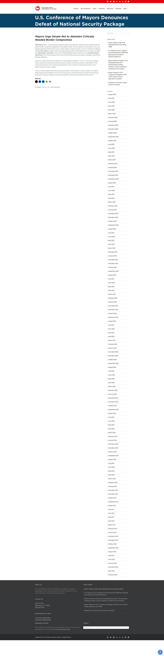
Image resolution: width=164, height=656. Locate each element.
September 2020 (113, 363)
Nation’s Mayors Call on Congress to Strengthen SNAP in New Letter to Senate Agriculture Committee (106, 605)
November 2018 (113, 448)
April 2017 (111, 521)
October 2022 (112, 267)
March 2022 (112, 294)
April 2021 (111, 336)
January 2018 (112, 486)
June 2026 (111, 102)
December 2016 (113, 536)
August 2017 (112, 505)
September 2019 (113, 409)
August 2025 (112, 140)
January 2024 (112, 209)
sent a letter (43, 51)
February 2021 (112, 344)
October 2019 (112, 405)
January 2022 (112, 302)
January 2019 (112, 440)
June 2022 (111, 282)
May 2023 (111, 240)
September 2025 (113, 136)
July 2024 (111, 186)
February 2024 (112, 206)
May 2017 (111, 517)
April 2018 (111, 475)
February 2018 (112, 482)
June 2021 (111, 329)
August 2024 (112, 183)
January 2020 (112, 394)
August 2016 (112, 551)
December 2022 (113, 259)
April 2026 (111, 110)
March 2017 (112, 525)
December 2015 (113, 567)
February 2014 (112, 574)
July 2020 (111, 371)
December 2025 (113, 125)
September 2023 (113, 225)
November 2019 (113, 402)
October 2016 (112, 544)
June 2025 (111, 148)
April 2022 (111, 290)
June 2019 (111, 421)
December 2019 (113, 398)
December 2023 (113, 213)
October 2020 (112, 359)
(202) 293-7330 (39, 607)
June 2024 (111, 190)
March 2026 (112, 113)
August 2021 (112, 321)
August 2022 (112, 275)
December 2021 (113, 306)
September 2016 (113, 548)
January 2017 (112, 532)
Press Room (57, 87)
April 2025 (111, 156)
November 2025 (113, 129)
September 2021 (113, 317)
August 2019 (112, 413)
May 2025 (111, 152)
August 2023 (112, 229)
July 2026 (111, 98)
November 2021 (113, 309)
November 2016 (113, 540)
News (52, 87)
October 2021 (112, 313)
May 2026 (111, 106)
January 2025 (112, 167)
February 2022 (112, 298)
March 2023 (112, 248)
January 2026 (112, 121)
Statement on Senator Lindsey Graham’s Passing (99, 610)
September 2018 (113, 455)
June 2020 (111, 375)
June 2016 (111, 559)
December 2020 (113, 352)
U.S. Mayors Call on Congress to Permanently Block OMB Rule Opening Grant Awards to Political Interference (106, 594)
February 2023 (112, 252)
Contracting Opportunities (42, 618)
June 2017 (111, 513)
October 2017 (112, 498)
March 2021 (112, 340)
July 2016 (111, 555)
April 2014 (111, 571)
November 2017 (113, 494)
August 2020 (112, 367)
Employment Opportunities (43, 620)
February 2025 (112, 163)
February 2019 (112, 436)
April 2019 (111, 428)
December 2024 (113, 171)
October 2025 (112, 133)
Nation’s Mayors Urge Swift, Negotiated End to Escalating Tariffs (117, 44)
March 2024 (112, 202)
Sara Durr (38, 87)
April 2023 (111, 244)
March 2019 (112, 432)
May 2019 (111, 425)
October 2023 (112, 221)
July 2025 (111, 144)
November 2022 (113, 263)
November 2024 (113, 175)
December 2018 (113, 444)
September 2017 (113, 501)
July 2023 (111, 233)
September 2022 (113, 271)
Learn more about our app (62, 629)
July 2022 (111, 279)
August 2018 (112, 459)
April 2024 (111, 198)
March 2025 (112, 160)
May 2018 (111, 471)
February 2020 (112, 390)
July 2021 (111, 325)
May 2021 (111, 332)
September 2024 (113, 179)
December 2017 (113, 490)
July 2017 (111, 509)
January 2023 (112, 256)
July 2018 (111, 463)
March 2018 (112, 478)
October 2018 (112, 452)
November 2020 (113, 355)
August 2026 (112, 94)
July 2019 (111, 417)
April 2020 (111, 382)
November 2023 (113, 217)
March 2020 (112, 386)
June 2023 (111, 236)
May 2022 (111, 286)
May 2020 (111, 379)
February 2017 (112, 528)
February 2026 (112, 117)
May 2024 (111, 194)
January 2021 (112, 348)
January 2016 (112, 563)
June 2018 (111, 467)
